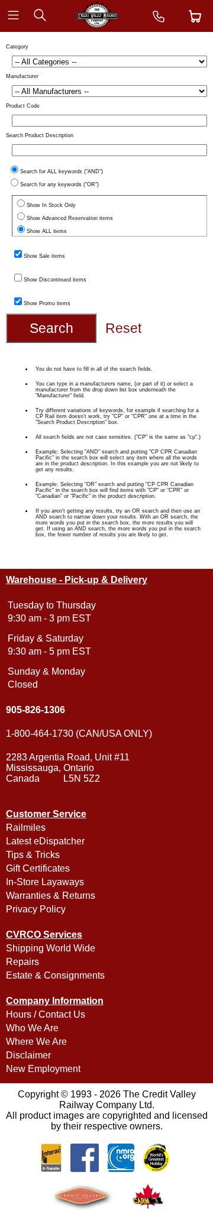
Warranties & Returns (50, 896)
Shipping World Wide (50, 948)
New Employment (43, 1069)
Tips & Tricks (33, 855)
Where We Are (36, 1042)
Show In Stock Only (51, 205)
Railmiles (26, 828)
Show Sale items (44, 256)
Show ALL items (47, 231)
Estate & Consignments (55, 975)
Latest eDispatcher (45, 841)
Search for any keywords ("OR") (59, 184)
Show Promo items (47, 303)
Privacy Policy (36, 909)
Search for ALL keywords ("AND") (61, 171)
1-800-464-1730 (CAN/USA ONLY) (79, 733)
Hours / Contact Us (45, 1014)
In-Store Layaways (45, 882)
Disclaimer (28, 1055)
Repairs (22, 962)
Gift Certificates (38, 868)
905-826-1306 (35, 710)
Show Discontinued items (55, 280)
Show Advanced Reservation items (70, 218)
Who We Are (32, 1028)
